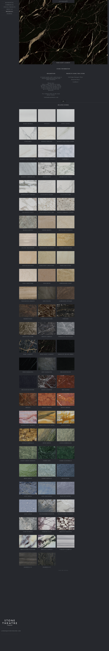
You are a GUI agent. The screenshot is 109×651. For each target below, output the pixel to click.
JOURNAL (9, 13)
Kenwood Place (75, 79)
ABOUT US (9, 9)
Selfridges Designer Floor (75, 77)
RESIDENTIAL (9, 2)
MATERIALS (9, 11)
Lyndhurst (75, 81)
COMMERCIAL (9, 4)
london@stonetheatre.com (51, 97)
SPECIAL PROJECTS (9, 7)
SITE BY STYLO (63, 570)
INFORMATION (63, 1)
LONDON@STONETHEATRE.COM (11, 630)
